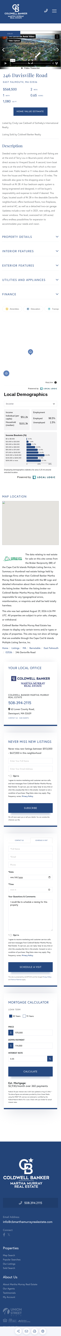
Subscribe (30, 807)
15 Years (30, 1016)
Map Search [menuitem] (9, 1255)
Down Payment (16, 1040)
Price (11, 1026)
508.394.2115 (33, 1203)
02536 (8, 652)
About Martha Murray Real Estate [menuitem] (20, 1284)
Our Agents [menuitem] (9, 1288)
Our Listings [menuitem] (9, 1263)
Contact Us (13, 718)
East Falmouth (51, 648)
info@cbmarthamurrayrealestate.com (27, 1222)
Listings (15, 648)
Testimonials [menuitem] (9, 1292)
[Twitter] (8, 1235)
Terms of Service (16, 979)
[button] (5, 50)
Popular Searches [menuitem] (12, 1259)
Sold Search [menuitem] (9, 1268)
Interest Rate (15, 1053)
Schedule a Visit (41, 840)
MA (24, 648)
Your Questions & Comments (22, 896)
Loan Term (14, 1009)
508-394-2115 (19, 702)
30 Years (16, 1016)
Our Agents (24, 718)
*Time (11, 884)
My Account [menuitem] (9, 1297)
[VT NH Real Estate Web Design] (30, 1312)
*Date (11, 872)
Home (5, 648)
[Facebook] (4, 1235)
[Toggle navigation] (54, 11)
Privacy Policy (27, 796)
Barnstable (34, 648)
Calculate (30, 1071)
